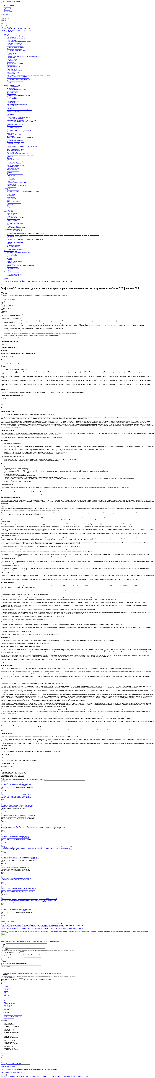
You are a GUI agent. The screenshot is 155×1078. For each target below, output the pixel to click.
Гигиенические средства (10, 251)
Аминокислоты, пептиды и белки (16, 89)
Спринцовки (10, 156)
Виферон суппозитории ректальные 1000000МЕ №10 (15, 785)
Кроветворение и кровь (13, 69)
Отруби (9, 176)
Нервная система (11, 53)
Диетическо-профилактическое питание (18, 185)
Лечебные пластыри (12, 162)
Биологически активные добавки (13, 85)
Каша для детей (11, 184)
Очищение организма (13, 101)
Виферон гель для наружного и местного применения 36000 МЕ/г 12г (20, 858)
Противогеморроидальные (14, 44)
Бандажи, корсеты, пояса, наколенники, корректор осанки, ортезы (25, 239)
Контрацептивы (11, 40)
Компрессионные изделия (14, 245)
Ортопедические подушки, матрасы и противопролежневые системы (26, 233)
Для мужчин (10, 108)
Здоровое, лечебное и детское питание (14, 165)
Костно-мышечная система (14, 70)
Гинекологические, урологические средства (19, 130)
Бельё (8, 238)
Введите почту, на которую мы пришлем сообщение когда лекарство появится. (22, 779)
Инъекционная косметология (15, 192)
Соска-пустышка (11, 214)
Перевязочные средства (13, 145)
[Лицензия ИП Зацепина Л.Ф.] (46, 1076)
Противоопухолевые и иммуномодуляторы (19, 79)
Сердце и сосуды (11, 97)
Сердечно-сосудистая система (15, 81)
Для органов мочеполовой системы (17, 104)
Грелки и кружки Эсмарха (14, 163)
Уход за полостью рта (13, 256)
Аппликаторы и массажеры (14, 230)
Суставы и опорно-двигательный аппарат (18, 95)
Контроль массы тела (13, 111)
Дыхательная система (13, 72)
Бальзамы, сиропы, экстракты (15, 118)
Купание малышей (12, 222)
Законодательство (9, 1018)
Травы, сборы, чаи (12, 88)
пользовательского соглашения (32, 973)
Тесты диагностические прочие (15, 150)
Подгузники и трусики (13, 219)
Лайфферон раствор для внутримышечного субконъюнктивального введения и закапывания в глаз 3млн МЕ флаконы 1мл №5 (35, 848)
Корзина (6, 1002)
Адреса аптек (7, 7)
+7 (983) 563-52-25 (15, 1064)
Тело (8, 200)
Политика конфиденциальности (13, 1015)
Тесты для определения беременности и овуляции (21, 137)
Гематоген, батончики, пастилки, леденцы (19, 117)
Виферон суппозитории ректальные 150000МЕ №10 (15, 838)
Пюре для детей (11, 181)
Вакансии (6, 992)
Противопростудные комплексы (16, 50)
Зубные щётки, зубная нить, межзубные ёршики (20, 265)
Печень (9, 99)
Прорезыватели (11, 216)
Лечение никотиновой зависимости (17, 51)
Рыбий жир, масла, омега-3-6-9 (15, 124)
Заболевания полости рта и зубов (16, 38)
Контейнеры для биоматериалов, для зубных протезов (22, 146)
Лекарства (7, 34)
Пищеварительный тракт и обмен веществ (19, 76)
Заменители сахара (12, 169)
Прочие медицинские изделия (15, 142)
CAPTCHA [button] (5, 949)
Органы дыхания (12, 105)
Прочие (9, 82)
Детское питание (11, 187)
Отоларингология (12, 152)
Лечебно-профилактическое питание (17, 182)
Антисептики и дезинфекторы (15, 35)
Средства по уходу (12, 213)
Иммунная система (12, 113)
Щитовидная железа (12, 107)
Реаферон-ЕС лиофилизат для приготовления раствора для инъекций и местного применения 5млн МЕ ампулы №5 (33, 827)
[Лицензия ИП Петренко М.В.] (64, 1076)
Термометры (10, 133)
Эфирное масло (11, 198)
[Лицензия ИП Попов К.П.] (81, 1076)
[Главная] (3, 2)
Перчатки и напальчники (14, 134)
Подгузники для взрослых (14, 261)
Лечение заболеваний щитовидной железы (19, 41)
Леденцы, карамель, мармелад (15, 174)
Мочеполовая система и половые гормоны (19, 67)
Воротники (10, 232)
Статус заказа (7, 8)
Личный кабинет (8, 1000)
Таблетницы (10, 136)
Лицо (8, 206)
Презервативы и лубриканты (15, 140)
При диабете (10, 123)
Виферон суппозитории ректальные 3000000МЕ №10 (15, 910)
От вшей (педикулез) (13, 272)
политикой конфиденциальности (51, 973)
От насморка (10, 62)
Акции (6, 991)
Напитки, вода (11, 175)
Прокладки (10, 259)
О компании (7, 988)
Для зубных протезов (13, 268)
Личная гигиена (11, 262)
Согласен (3, 1075)
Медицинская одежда (13, 246)
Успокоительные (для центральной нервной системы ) (22, 120)
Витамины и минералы (13, 66)
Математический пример (7, 952)
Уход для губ (10, 195)
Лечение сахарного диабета (14, 43)
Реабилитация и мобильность (15, 242)
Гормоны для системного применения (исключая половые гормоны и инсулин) (29, 75)
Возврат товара (8, 1005)
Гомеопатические (12, 37)
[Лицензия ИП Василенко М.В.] (28, 1076)
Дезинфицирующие (9, 271)
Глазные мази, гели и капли (14, 49)
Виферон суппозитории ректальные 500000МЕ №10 (15, 796)
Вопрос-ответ (7, 1009)
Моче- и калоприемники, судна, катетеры (18, 160)
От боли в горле (11, 60)
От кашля (9, 54)
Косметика (7, 188)
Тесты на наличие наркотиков (15, 149)
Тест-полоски (11, 139)
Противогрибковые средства (15, 46)
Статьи (6, 989)
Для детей (10, 210)
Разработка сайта (25, 1064)
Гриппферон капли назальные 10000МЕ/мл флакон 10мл (16, 806)
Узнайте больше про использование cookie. (12, 1072)
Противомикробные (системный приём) (18, 78)
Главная (6, 278)
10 (11, 31)
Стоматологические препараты (15, 47)
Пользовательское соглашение (12, 1016)
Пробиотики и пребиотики (14, 126)
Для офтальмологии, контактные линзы (18, 153)
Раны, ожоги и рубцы (13, 159)
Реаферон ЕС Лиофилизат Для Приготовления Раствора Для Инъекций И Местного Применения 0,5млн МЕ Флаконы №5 (38, 281)
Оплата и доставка (9, 1008)
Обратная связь (5, 1053)
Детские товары (8, 211)
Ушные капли (11, 65)
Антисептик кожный (13, 275)
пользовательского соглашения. (32, 957)
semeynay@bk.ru (5, 1064)
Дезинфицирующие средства (15, 274)
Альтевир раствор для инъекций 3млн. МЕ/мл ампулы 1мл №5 (18, 890)
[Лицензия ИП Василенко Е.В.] (10, 1076)
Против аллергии (12, 59)
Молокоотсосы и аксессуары (15, 223)
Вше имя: (3, 944)
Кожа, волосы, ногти (13, 86)
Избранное (7, 10)
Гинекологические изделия (14, 240)
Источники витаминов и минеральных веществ (20, 121)
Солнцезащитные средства (14, 208)
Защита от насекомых (13, 190)
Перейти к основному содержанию (10, 1)
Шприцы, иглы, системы (14, 147)
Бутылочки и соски (12, 226)
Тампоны (9, 258)
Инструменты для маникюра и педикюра (18, 252)
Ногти (9, 207)
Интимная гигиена (12, 267)
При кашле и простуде (13, 127)
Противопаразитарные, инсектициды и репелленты (21, 83)
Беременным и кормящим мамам (16, 227)
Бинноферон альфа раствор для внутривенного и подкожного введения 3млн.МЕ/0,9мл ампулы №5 (28, 900)
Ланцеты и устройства (13, 143)
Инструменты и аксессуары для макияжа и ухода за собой (23, 191)
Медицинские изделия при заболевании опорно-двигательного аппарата (27, 131)
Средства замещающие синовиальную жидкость (20, 155)
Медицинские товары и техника (13, 229)
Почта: (2, 947)
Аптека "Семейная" (9, 5)
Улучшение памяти (12, 92)
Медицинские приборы (13, 248)
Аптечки (9, 243)
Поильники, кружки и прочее (15, 217)
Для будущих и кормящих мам (15, 115)
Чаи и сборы (10, 178)
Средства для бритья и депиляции (16, 254)
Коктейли (9, 172)
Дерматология (11, 73)
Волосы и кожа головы (13, 201)
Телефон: (3, 946)
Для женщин (10, 114)
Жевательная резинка (13, 168)
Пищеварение (11, 102)
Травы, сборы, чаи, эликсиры (15, 63)
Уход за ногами (11, 197)
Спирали (9, 158)
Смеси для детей (11, 179)
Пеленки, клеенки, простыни (15, 220)
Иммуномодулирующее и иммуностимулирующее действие (23, 56)
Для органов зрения (12, 91)
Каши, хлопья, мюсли (13, 171)
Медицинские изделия (10, 129)
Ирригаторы (10, 264)
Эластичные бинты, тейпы (14, 236)
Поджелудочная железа (13, 98)
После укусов (11, 194)
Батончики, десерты (12, 166)
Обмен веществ (11, 94)
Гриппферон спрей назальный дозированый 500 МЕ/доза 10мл (18, 817)
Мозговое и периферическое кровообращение (19, 110)
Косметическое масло (13, 204)
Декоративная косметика (14, 203)
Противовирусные (12, 57)
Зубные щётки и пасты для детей (16, 224)
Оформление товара (9, 1003)
